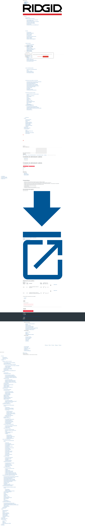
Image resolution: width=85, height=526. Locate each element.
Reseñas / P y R (3, 178)
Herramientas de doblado (8, 458)
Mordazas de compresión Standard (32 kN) (10, 380)
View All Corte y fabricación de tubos (9, 429)
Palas (27, 103)
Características (3, 176)
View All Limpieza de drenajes (30, 44)
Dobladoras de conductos (30, 89)
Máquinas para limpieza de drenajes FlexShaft (11, 401)
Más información (25, 172)
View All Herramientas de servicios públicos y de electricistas (34, 81)
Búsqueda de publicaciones (6, 513)
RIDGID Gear (27, 333)
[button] (42, 0)
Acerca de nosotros (3, 519)
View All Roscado (7, 407)
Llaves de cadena (7, 450)
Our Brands (25, 3)
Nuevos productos (28, 17)
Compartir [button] (24, 167)
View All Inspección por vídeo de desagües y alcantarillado (12, 365)
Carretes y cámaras (7, 367)
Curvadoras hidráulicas (8, 423)
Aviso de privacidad (26, 346)
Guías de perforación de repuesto (31, 101)
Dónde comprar (27, 339)
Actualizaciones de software (29, 125)
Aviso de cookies (26, 347)
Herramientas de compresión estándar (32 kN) (10, 376)
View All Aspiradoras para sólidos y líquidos (32, 106)
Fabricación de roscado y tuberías (30, 55)
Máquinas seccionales (6, 396)
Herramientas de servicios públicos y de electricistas (32, 80)
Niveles (28, 97)
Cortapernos (28, 98)
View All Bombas (7, 489)
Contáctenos (27, 126)
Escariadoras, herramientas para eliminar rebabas (11, 474)
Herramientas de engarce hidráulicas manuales (32, 82)
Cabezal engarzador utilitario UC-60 (31, 83)
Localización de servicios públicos (31, 23)
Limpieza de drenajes (28, 43)
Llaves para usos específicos (8, 454)
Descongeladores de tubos (8, 464)
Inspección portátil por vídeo (30, 20)
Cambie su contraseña (5, 358)
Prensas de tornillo (29, 96)
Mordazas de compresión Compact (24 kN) (10, 381)
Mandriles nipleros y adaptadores (9, 415)
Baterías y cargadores (29, 37)
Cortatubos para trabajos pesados (11, 436)
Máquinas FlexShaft (29, 50)
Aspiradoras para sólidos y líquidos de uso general (33, 107)
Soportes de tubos (7, 427)
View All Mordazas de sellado (8, 379)
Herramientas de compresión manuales (31, 36)
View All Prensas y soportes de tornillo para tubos (11, 425)
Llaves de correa (7, 452)
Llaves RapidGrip (7, 445)
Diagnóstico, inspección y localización (30, 18)
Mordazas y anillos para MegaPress (8, 387)
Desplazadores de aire (6, 506)
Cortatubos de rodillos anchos (10, 438)
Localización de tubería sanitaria (31, 22)
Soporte (25, 118)
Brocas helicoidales (29, 102)
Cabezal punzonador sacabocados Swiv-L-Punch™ (10, 480)
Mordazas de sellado (6, 378)
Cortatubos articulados (9, 437)
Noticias (4, 521)
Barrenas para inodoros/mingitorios (9, 392)
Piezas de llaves (7, 455)
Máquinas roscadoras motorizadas (9, 408)
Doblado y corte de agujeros (30, 59)
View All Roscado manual (10, 411)
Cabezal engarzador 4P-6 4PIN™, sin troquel (32, 84)
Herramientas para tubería (8, 422)
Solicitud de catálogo (5, 514)
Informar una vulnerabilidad (27, 350)
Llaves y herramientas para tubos (6, 439)
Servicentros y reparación (29, 337)
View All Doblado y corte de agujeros (9, 419)
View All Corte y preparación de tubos (9, 468)
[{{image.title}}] (26, 158)
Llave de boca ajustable (8, 449)
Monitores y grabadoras (8, 366)
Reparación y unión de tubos (7, 461)
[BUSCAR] (41, 150)
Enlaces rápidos (26, 335)
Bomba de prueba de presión (8, 465)
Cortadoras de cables (29, 87)
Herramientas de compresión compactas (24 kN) (11, 377)
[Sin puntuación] (25, 164)
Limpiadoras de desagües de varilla (8, 397)
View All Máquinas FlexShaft (8, 400)
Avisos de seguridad (28, 124)
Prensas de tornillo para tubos (8, 426)
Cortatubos (6, 433)
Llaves (27, 70)
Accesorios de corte (29, 35)
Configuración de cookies (27, 348)
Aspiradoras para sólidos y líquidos (30, 329)
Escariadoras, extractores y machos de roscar (10, 430)
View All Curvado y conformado (9, 457)
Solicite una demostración (4, 518)
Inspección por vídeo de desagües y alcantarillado (33, 21)
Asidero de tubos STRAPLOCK (30, 95)
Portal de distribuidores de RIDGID (30, 132)
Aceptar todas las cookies (45, 56)
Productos (25, 16)
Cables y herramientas (29, 51)
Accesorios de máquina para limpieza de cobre (10, 473)
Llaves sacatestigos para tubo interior (9, 444)
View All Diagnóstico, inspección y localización (9, 362)
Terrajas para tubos (9, 414)
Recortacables (28, 88)
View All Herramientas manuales (9, 391)
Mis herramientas (28, 120)
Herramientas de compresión (7, 373)
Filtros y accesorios (6, 505)
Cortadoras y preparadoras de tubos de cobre (10, 472)
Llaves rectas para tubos (8, 443)
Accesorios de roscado (8, 416)
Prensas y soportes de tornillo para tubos (31, 60)
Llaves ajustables (7, 453)
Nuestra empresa (26, 330)
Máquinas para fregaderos (30, 46)
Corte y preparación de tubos (30, 72)
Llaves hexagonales (7, 448)
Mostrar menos (24, 171)
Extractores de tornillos (29, 100)
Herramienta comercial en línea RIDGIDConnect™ (10, 370)
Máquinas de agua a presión (30, 49)
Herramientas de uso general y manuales (30, 92)
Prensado (27, 324)
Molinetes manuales (7, 393)
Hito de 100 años (28, 133)
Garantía (27, 121)
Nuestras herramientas (27, 322)
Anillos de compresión (6, 386)
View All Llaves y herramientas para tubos (32, 69)
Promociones (27, 117)
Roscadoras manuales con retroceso (11, 413)
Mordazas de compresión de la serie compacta (10, 382)
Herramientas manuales (30, 45)
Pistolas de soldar (7, 466)
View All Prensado (29, 32)
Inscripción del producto (28, 119)
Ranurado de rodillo (29, 58)
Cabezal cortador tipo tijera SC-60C (31, 86)
